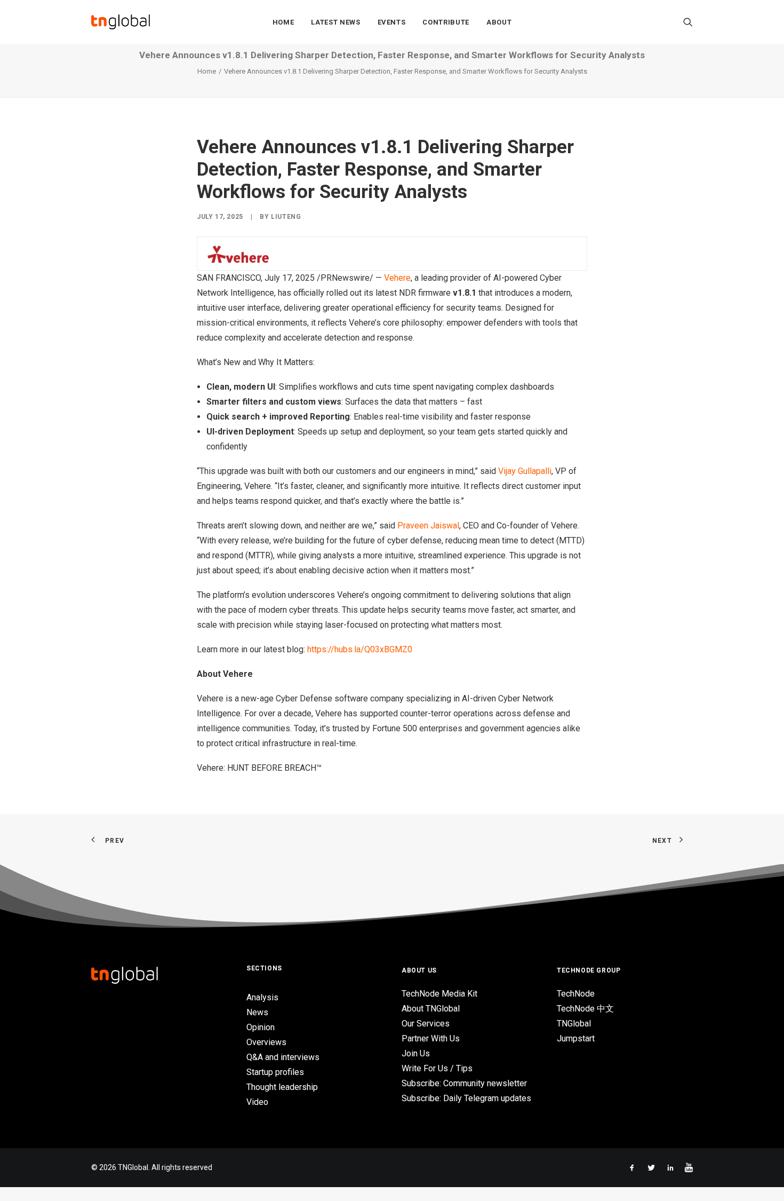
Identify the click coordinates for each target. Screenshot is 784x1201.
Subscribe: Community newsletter (464, 1083)
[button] (688, 22)
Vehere (397, 278)
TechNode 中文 (585, 1009)
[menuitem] (283, 22)
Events (392, 22)
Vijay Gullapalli (524, 471)
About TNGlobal (431, 1009)
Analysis (262, 997)
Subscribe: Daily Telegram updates (466, 1098)
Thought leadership (282, 1087)
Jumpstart (576, 1038)
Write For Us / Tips (437, 1068)
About (498, 22)
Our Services (426, 1023)
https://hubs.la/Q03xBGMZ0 (359, 649)
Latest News (335, 22)
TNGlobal (574, 1023)
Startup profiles (275, 1072)
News (257, 1012)
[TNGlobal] (120, 21)
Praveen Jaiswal (428, 525)
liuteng (286, 216)
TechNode (576, 994)
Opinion (260, 1027)
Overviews (266, 1042)
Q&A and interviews (282, 1057)
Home (283, 22)
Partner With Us (431, 1038)
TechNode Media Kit (439, 994)
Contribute (445, 22)
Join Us (416, 1053)
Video (257, 1102)
